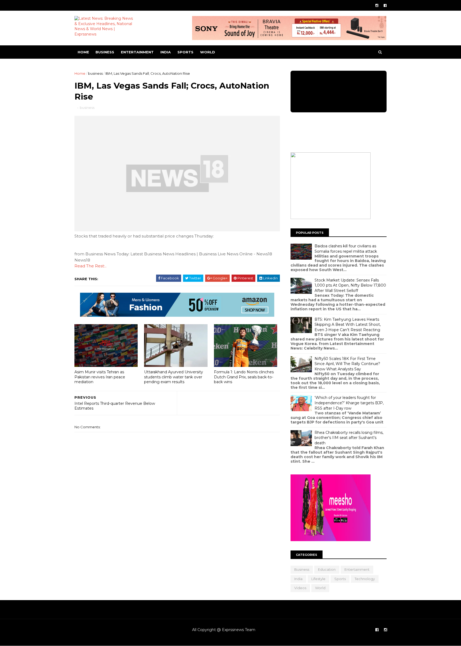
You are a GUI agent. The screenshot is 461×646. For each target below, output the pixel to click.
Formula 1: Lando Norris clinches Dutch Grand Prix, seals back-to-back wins (244, 377)
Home (83, 52)
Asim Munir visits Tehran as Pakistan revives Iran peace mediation (99, 377)
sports (185, 52)
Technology (365, 579)
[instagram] (376, 5)
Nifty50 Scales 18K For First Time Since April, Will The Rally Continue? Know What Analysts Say (347, 363)
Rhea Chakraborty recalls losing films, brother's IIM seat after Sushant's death (349, 437)
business (105, 52)
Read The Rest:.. (90, 265)
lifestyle (318, 579)
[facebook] (385, 5)
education (327, 569)
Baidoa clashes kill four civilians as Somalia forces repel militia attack (346, 249)
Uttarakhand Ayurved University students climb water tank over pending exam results (173, 377)
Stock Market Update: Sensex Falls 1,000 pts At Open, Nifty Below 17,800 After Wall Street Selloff (350, 285)
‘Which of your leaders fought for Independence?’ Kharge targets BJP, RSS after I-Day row (349, 402)
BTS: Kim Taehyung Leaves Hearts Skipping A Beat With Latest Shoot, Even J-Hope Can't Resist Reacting (348, 324)
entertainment (137, 52)
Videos (300, 588)
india (165, 52)
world (207, 52)
